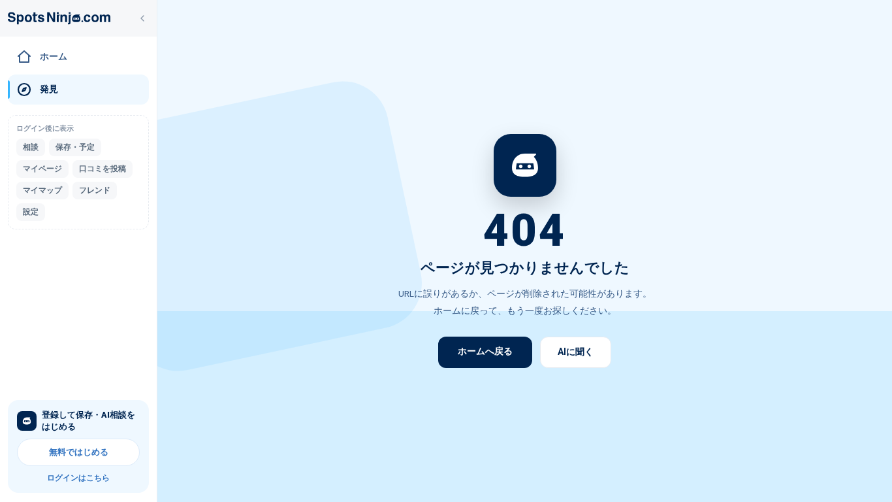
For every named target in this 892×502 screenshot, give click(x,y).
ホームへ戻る (485, 351)
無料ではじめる (78, 452)
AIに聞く (576, 351)
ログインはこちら (78, 477)
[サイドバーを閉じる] (142, 18)
